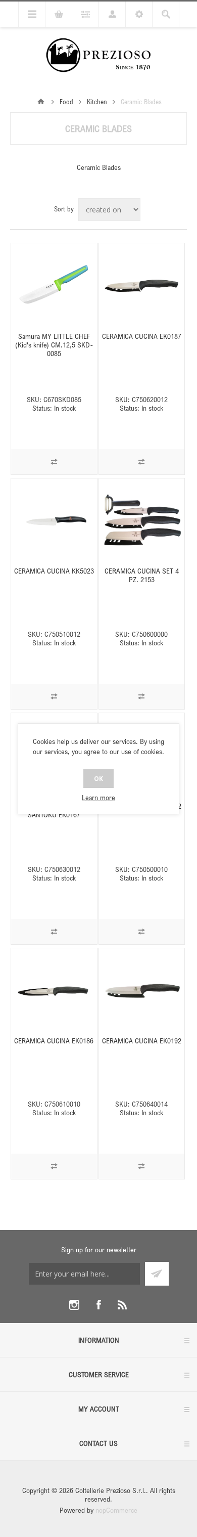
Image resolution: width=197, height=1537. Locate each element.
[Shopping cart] (58, 14)
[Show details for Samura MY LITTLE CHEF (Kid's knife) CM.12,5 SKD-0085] (54, 286)
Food (66, 102)
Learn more (98, 797)
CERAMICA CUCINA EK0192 (141, 1040)
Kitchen (97, 102)
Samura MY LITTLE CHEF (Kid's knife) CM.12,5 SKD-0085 (54, 345)
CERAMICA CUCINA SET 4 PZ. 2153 (142, 575)
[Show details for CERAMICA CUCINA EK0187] (142, 286)
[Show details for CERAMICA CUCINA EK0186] (54, 991)
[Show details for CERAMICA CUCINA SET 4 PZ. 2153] (142, 521)
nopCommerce (116, 1510)
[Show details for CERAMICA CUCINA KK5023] (54, 521)
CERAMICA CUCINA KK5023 (54, 570)
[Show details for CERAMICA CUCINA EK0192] (142, 991)
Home (41, 102)
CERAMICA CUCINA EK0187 (141, 336)
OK (98, 778)
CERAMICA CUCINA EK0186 (53, 1040)
